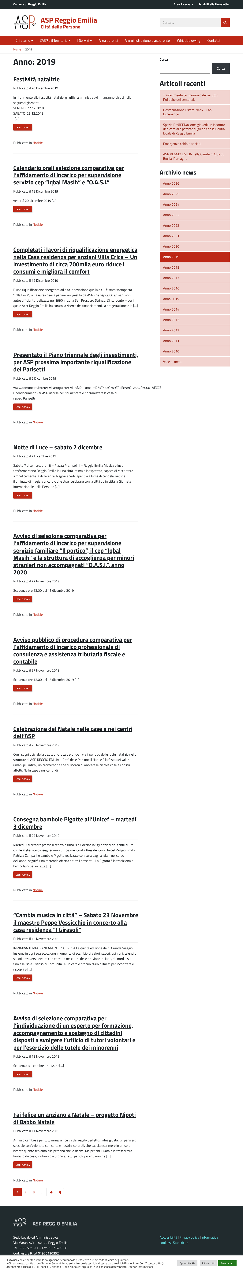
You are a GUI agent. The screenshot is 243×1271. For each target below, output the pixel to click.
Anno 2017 (171, 277)
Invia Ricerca (225, 22)
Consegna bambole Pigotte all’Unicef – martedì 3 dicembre (74, 823)
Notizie (38, 142)
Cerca (164, 59)
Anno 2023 (171, 214)
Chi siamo (23, 40)
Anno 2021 (171, 236)
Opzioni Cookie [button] (187, 1263)
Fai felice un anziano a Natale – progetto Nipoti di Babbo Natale (74, 1118)
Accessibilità (168, 1237)
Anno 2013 (171, 319)
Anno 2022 (171, 225)
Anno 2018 (171, 267)
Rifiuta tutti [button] (208, 1263)
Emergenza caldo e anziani (182, 143)
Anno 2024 (171, 204)
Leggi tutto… (23, 127)
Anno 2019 (171, 256)
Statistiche (180, 1242)
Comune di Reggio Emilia (29, 4)
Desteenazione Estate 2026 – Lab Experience (187, 112)
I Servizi (83, 40)
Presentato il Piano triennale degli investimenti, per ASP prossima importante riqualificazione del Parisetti (75, 362)
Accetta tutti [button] (227, 1263)
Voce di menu (172, 361)
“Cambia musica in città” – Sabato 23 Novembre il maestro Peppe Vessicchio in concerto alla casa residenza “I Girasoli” (75, 922)
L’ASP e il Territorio (54, 40)
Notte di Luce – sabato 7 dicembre (57, 447)
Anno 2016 (171, 288)
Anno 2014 (171, 309)
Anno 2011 (171, 340)
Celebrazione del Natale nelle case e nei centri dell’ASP (72, 732)
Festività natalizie (36, 79)
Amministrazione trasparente (147, 40)
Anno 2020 (171, 246)
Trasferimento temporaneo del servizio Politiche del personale (190, 97)
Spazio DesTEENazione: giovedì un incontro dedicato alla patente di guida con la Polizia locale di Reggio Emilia (194, 128)
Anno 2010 (171, 351)
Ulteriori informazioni (140, 1266)
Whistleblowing (188, 40)
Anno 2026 (171, 183)
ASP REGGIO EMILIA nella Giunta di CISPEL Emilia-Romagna (193, 156)
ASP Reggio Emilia (69, 20)
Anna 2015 (171, 299)
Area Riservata (183, 4)
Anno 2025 (171, 194)
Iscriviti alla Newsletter (214, 4)
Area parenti (108, 40)
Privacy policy (189, 1237)
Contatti (213, 40)
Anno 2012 (171, 330)
